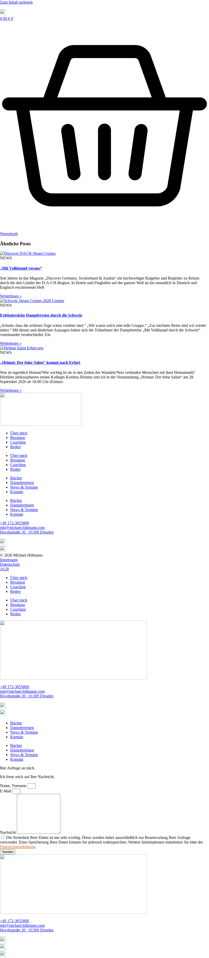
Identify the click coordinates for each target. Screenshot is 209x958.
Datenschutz (10, 564)
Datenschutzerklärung (17, 847)
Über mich (18, 433)
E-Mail (6, 791)
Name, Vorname (13, 785)
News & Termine (24, 487)
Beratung (17, 437)
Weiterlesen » (11, 296)
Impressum (9, 560)
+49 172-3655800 (14, 523)
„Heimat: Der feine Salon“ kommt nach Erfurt (40, 362)
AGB (4, 569)
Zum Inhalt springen (16, 2)
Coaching (18, 442)
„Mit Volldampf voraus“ (21, 268)
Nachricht (8, 832)
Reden (15, 447)
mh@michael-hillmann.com (22, 527)
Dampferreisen (22, 482)
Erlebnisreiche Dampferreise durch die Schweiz (41, 315)
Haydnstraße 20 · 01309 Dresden (27, 532)
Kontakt (16, 492)
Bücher (16, 478)
